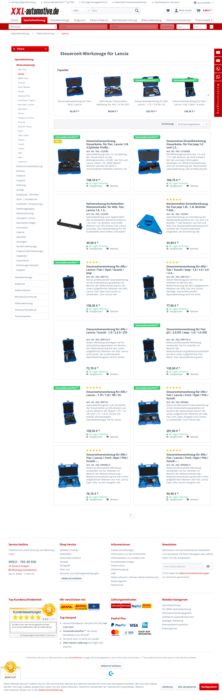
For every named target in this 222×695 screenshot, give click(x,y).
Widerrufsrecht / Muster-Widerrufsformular (135, 577)
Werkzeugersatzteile (27, 265)
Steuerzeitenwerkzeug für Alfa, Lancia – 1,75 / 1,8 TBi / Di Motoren (151, 103)
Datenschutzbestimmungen (194, 573)
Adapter (20, 269)
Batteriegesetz (119, 581)
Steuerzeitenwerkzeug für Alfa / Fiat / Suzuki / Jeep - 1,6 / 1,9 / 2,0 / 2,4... (187, 270)
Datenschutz (118, 565)
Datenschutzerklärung (51, 689)
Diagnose (20, 283)
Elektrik (20, 232)
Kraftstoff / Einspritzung (29, 203)
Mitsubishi (22, 109)
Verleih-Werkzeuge (26, 246)
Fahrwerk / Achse (25, 218)
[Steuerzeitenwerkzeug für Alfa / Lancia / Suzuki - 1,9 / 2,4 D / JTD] (69, 350)
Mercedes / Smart (26, 104)
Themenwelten (23, 316)
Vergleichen (96, 185)
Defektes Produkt (69, 550)
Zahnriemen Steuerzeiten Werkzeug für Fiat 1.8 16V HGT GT (113, 103)
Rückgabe (65, 565)
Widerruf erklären (72, 578)
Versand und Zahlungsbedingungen (79, 573)
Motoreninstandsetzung (29, 166)
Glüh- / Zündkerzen (27, 199)
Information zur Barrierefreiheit (128, 554)
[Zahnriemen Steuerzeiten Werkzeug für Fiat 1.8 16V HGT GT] (113, 86)
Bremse (20, 170)
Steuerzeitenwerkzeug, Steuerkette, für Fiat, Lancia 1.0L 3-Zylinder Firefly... (107, 144)
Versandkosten (75, 657)
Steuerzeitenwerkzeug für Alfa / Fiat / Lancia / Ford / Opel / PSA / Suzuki (187, 395)
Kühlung (21, 185)
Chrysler (22, 82)
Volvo (20, 157)
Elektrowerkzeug (24, 303)
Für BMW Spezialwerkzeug (176, 609)
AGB (113, 573)
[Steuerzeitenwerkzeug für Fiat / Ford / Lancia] (74, 86)
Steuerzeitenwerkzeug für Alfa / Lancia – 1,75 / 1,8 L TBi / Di (106, 393)
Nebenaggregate (25, 208)
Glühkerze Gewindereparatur (178, 616)
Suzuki (21, 144)
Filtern (20, 48)
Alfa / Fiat (22, 69)
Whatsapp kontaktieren (24, 569)
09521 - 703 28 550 (22, 562)
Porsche (21, 122)
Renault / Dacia (25, 126)
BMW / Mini (23, 78)
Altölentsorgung (119, 569)
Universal (22, 161)
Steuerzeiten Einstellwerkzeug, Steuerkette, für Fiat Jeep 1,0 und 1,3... (186, 144)
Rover (20, 131)
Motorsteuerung (25, 64)
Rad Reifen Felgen (26, 222)
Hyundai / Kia (24, 95)
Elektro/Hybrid (22, 290)
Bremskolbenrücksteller (175, 624)
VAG (20, 153)
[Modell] (134, 26)
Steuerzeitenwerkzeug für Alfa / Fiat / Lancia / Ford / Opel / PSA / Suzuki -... (107, 458)
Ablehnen (167, 686)
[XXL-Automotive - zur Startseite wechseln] (34, 11)
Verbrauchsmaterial (25, 309)
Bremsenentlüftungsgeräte (177, 613)
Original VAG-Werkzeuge (29, 251)
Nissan (21, 113)
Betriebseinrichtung (26, 296)
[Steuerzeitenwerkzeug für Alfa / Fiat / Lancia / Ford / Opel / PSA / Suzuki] (149, 412)
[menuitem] (106, 10)
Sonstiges (21, 241)
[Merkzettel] (168, 10)
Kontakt (64, 561)
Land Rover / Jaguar (27, 100)
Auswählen (167, 26)
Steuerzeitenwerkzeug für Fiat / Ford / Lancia (75, 103)
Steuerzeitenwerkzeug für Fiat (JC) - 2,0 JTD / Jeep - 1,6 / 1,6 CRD (186, 331)
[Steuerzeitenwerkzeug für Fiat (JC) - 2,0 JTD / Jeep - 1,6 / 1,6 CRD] (149, 350)
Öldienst (21, 175)
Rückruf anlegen (20, 566)
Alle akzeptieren (187, 686)
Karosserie (22, 227)
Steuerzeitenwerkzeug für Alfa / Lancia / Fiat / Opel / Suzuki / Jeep (189, 103)
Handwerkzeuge (23, 277)
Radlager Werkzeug (172, 620)
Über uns (65, 569)
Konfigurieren (209, 686)
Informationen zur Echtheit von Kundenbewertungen (128, 559)
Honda (21, 91)
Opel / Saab (23, 135)
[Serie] (83, 26)
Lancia (21, 74)
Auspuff (20, 180)
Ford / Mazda (24, 87)
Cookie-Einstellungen (122, 550)
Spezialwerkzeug (24, 59)
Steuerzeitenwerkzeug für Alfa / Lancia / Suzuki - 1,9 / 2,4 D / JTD (106, 331)
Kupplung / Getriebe (27, 194)
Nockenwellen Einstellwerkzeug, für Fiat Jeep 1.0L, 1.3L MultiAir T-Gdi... (187, 207)
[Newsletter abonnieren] (208, 566)
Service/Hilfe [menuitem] (203, 2)
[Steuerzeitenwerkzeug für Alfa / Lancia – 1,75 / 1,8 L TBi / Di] (69, 412)
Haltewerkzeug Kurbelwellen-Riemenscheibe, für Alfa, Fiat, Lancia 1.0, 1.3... (105, 207)
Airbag (20, 189)
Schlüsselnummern (70, 557)
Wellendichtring (25, 213)
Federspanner (169, 628)
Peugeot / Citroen (26, 117)
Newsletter (66, 554)
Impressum (117, 584)
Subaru (21, 139)
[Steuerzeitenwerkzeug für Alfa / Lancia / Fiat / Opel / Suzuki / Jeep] (189, 86)
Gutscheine (22, 260)
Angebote (21, 255)
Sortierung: (168, 123)
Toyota (21, 148)
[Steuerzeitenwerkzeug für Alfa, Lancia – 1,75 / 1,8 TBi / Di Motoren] (151, 86)
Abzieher (21, 236)
